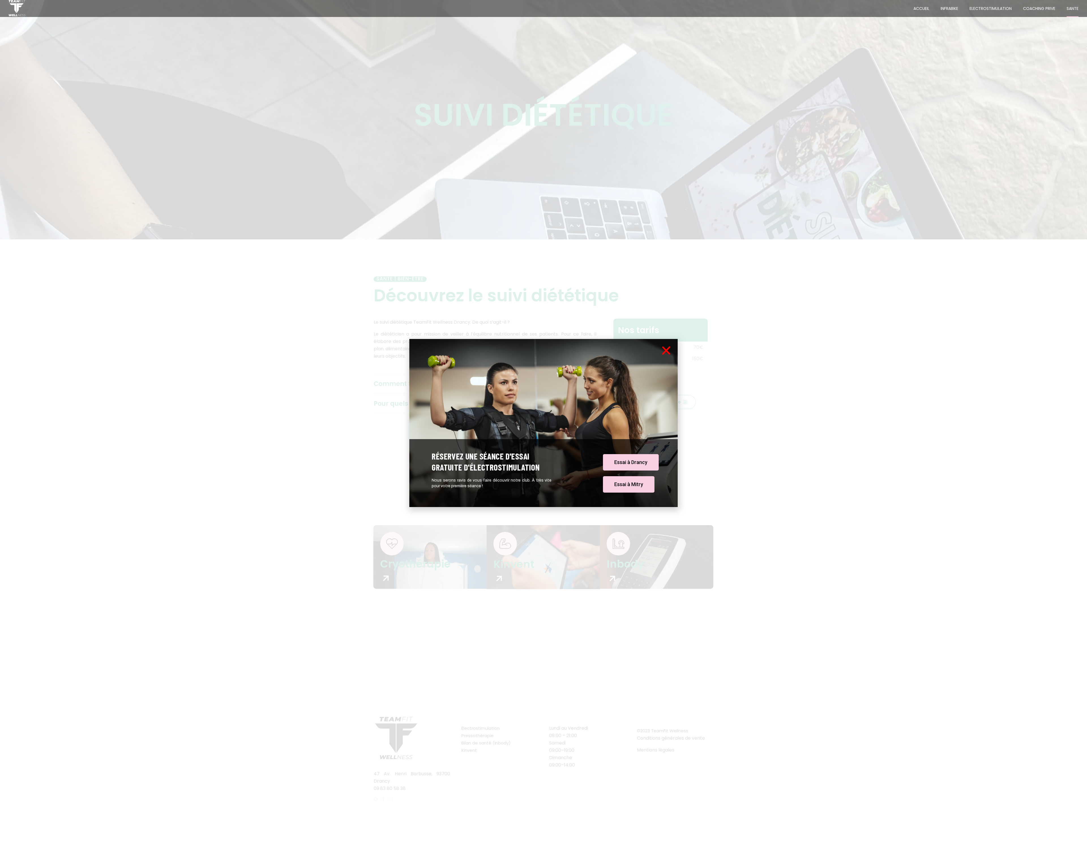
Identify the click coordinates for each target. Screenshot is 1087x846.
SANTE (1073, 8)
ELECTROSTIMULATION (991, 8)
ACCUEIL (921, 8)
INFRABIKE (949, 8)
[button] (631, 462)
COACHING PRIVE (1039, 8)
